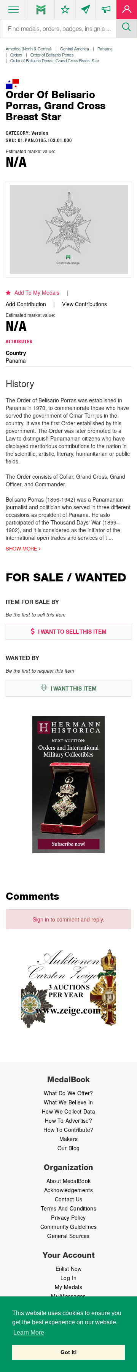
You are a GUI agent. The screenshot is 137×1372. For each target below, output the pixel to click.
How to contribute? (68, 1129)
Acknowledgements (68, 1190)
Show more (22, 548)
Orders (16, 54)
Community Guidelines (68, 1226)
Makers (68, 1139)
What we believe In (68, 1102)
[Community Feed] (85, 11)
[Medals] (41, 9)
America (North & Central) (29, 48)
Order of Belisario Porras (51, 54)
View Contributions (84, 304)
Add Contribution (26, 304)
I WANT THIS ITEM (73, 688)
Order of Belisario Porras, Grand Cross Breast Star (54, 60)
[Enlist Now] (126, 11)
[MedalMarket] (106, 11)
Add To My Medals (36, 292)
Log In (68, 1278)
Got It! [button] (69, 1352)
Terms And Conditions (68, 1208)
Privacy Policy (68, 1217)
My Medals (68, 1287)
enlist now (69, 1268)
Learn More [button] (28, 1332)
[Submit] (126, 26)
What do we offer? (68, 1093)
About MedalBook (68, 1181)
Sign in (41, 919)
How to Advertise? (68, 1120)
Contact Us (69, 1199)
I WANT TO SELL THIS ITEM (72, 631)
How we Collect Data (68, 1111)
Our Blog (68, 1148)
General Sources (68, 1236)
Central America (74, 48)
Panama (105, 48)
